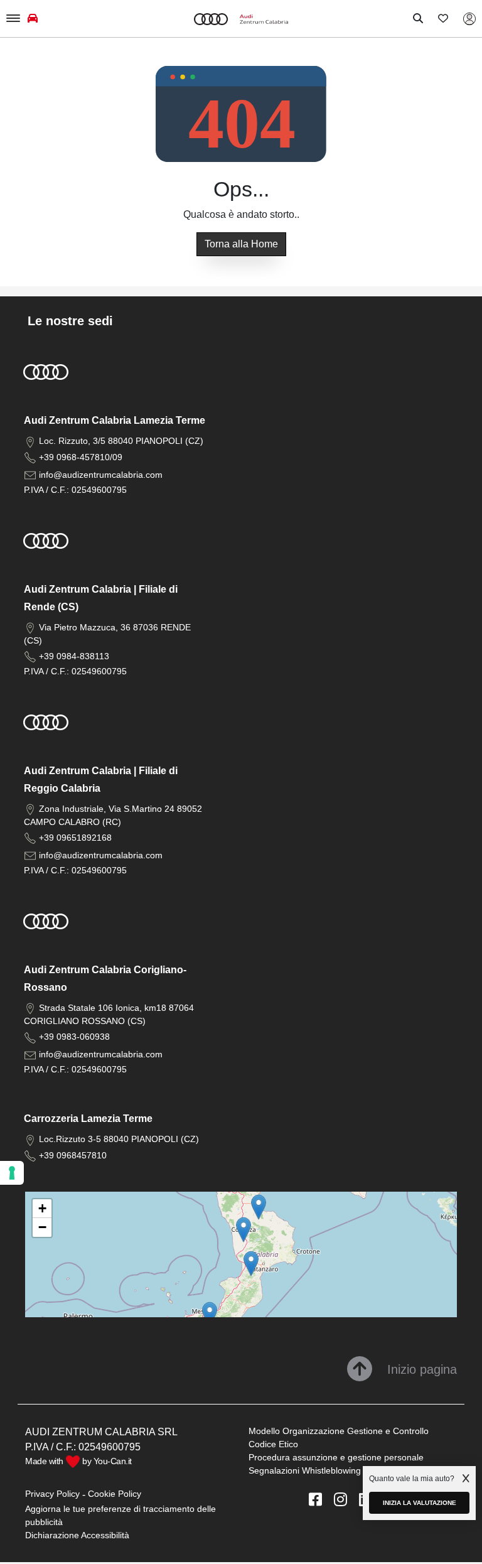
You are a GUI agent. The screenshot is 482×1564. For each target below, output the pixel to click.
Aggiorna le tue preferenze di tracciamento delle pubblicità (120, 1515)
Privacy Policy (52, 1494)
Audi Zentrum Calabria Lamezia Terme (114, 420)
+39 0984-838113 (74, 656)
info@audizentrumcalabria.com (101, 475)
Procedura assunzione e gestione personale (336, 1457)
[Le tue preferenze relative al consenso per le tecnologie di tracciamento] (12, 1173)
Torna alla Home (241, 244)
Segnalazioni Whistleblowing (305, 1470)
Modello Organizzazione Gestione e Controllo (339, 1431)
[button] (251, 1263)
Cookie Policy (114, 1494)
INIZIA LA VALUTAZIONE (419, 1502)
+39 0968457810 (73, 1155)
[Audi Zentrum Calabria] (241, 18)
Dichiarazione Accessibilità (77, 1535)
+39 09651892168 (75, 838)
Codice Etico (273, 1444)
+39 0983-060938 (74, 1037)
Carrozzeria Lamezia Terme (88, 1118)
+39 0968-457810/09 (80, 457)
